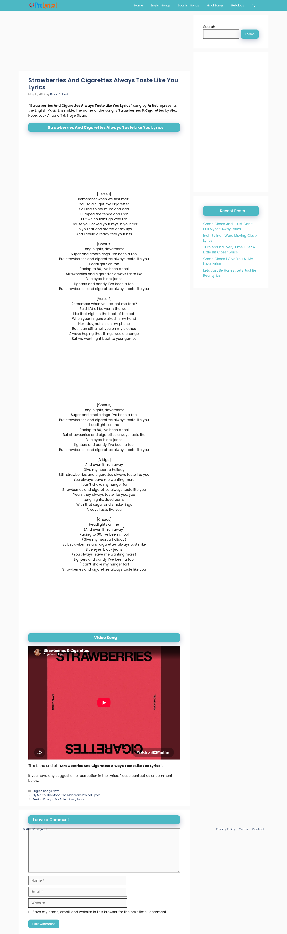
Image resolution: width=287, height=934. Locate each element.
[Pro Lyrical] (42, 5)
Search (209, 26)
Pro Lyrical (40, 829)
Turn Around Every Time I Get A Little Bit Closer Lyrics (229, 250)
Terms (243, 829)
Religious (237, 5)
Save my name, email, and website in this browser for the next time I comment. (100, 912)
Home (138, 5)
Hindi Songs (215, 5)
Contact (258, 829)
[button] (253, 5)
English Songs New (46, 791)
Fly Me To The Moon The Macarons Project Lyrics (67, 795)
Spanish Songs (188, 5)
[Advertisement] (104, 42)
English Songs (160, 5)
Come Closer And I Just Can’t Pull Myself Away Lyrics (228, 226)
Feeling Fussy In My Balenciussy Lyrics (59, 799)
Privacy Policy (225, 829)
